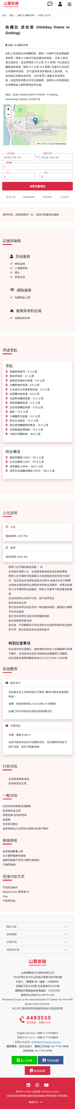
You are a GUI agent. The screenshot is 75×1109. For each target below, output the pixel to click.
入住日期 (10, 153)
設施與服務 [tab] (29, 197)
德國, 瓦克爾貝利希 (26, 15)
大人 (8, 172)
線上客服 (26, 1060)
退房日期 (47, 153)
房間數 (9, 162)
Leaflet (43, 143)
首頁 (4, 15)
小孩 (45, 172)
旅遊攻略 (39, 1071)
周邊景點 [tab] (47, 197)
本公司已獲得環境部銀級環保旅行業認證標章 (37, 1008)
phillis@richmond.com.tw (45, 1041)
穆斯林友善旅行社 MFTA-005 (37, 994)
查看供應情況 (38, 186)
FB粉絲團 (52, 1060)
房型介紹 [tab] (10, 197)
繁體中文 (34, 1102)
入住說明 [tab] (64, 197)
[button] (35, 121)
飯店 (12, 15)
